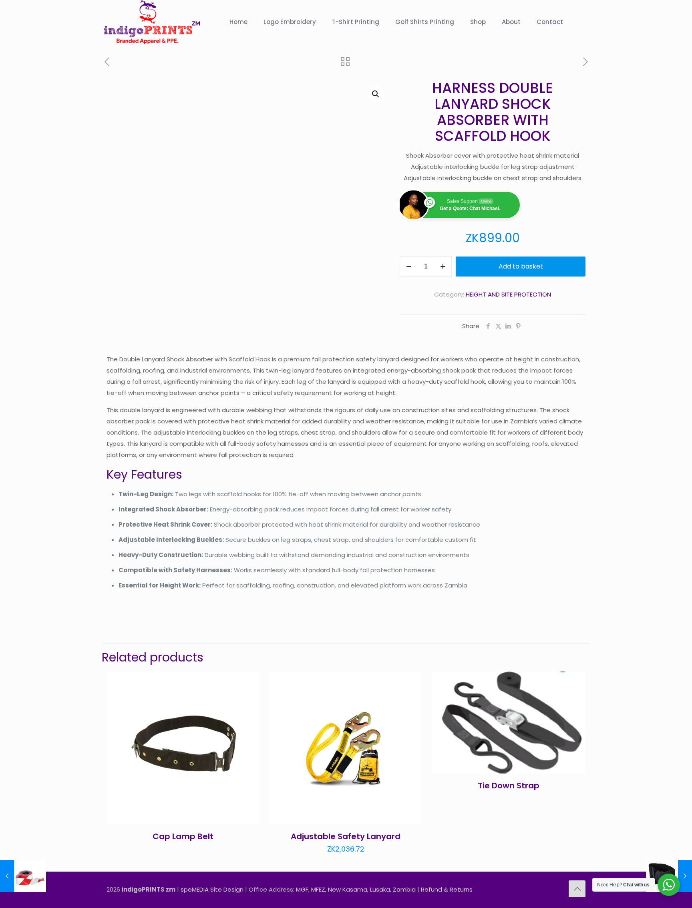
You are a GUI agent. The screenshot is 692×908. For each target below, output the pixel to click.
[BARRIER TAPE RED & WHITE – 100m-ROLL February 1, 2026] (23, 876)
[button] (376, 94)
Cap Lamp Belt (183, 836)
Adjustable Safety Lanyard (345, 836)
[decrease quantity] (409, 266)
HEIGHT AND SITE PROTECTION (508, 294)
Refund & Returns (447, 889)
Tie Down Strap (508, 785)
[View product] (248, 700)
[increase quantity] (443, 266)
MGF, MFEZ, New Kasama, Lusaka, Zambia (356, 889)
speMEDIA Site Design (212, 889)
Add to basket (521, 266)
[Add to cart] (248, 682)
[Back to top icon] (577, 888)
